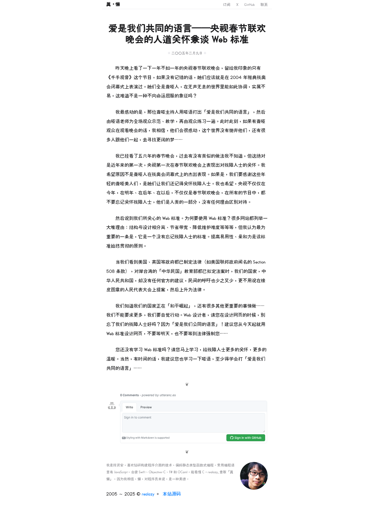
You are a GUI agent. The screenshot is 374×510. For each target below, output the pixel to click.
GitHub (249, 5)
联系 (264, 5)
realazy (148, 494)
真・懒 (113, 4)
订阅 (226, 5)
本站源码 (172, 494)
